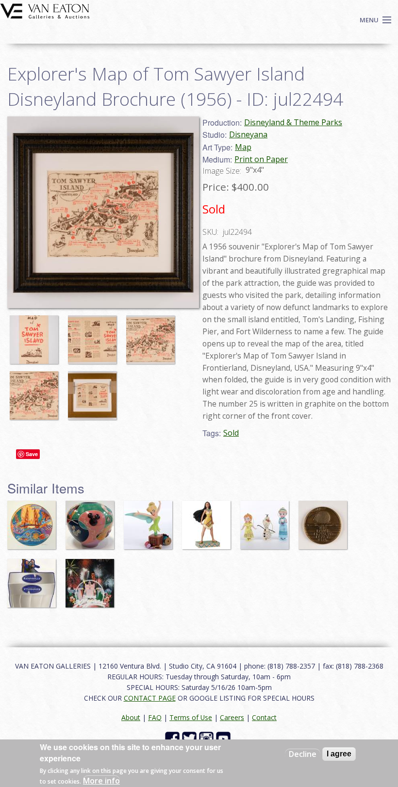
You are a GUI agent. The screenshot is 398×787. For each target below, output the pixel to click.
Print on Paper (261, 159)
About (130, 717)
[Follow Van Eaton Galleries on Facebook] (173, 737)
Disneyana (248, 134)
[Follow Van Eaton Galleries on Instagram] (207, 737)
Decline (302, 754)
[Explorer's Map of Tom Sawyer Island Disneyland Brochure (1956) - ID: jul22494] (36, 334)
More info (101, 780)
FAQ (155, 717)
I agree (339, 754)
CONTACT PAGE (150, 698)
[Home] (45, 10)
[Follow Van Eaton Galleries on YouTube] (224, 737)
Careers (232, 717)
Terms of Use (190, 717)
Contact (264, 717)
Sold (231, 432)
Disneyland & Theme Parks (293, 122)
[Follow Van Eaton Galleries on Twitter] (190, 737)
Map (243, 147)
